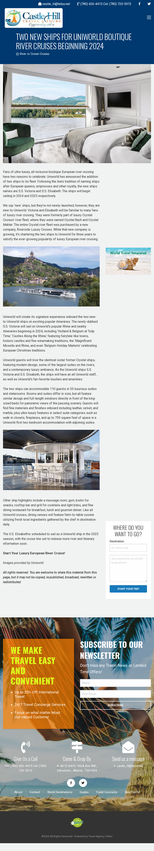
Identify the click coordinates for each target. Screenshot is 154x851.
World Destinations (59, 792)
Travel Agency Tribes (100, 836)
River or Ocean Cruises (34, 54)
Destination (117, 541)
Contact (34, 792)
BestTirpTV (132, 792)
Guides (84, 792)
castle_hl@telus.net (130, 766)
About (18, 792)
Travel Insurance (107, 792)
